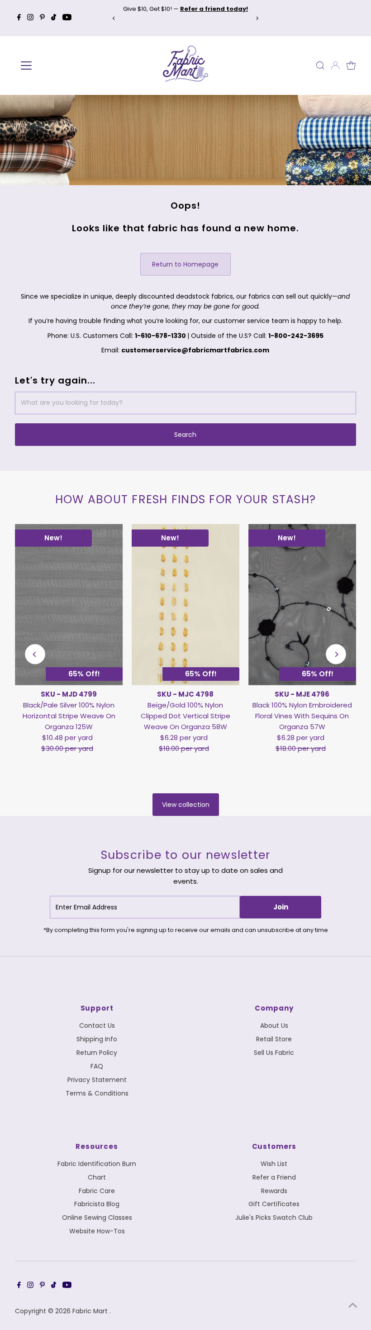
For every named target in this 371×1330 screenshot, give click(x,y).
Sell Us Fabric (274, 1052)
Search (185, 434)
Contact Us (97, 1025)
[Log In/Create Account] (335, 65)
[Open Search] (320, 65)
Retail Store (274, 1039)
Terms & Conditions (97, 1093)
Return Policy (96, 1052)
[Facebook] (19, 18)
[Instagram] (30, 18)
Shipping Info (96, 1039)
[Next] (257, 18)
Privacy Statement (97, 1079)
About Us (274, 1025)
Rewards (274, 1190)
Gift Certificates (274, 1203)
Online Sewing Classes (97, 1217)
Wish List (274, 1163)
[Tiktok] (53, 18)
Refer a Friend (274, 1177)
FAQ (96, 1066)
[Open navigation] (55, 65)
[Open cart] (351, 65)
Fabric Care (97, 1190)
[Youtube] (67, 18)
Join (280, 907)
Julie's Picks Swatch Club (274, 1217)
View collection (185, 804)
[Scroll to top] (353, 1305)
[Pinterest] (42, 18)
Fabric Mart (90, 1311)
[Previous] (114, 18)
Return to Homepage (185, 264)
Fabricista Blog (96, 1203)
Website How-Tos (97, 1231)
